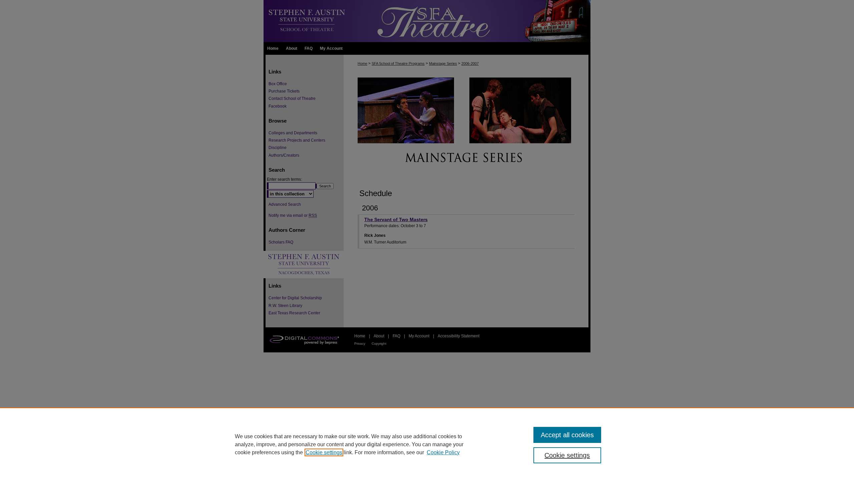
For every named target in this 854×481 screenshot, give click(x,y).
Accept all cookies (567, 435)
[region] (427, 444)
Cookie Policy (443, 452)
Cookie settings (324, 452)
